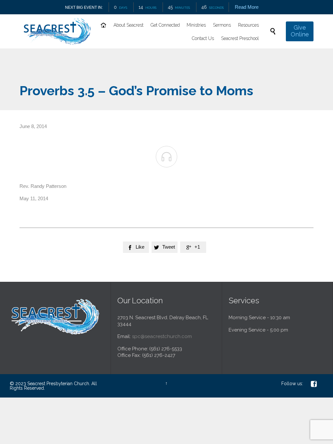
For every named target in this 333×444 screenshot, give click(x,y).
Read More (247, 7)
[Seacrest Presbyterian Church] (57, 31)
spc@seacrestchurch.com (162, 336)
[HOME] (104, 25)
